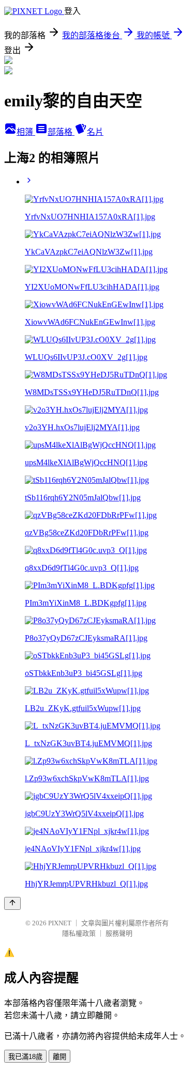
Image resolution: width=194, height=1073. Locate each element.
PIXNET (59, 923)
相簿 (26, 132)
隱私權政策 (79, 933)
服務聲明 (119, 933)
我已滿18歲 (25, 1057)
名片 (95, 132)
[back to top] (12, 903)
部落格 (61, 132)
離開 (59, 1057)
